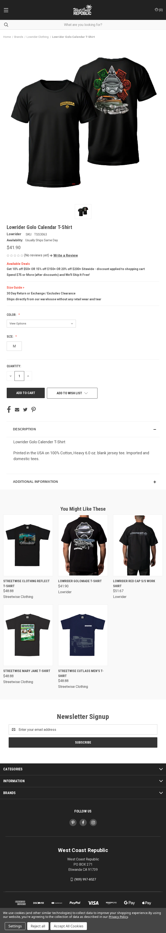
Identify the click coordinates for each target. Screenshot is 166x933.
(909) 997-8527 (85, 879)
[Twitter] (25, 409)
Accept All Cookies (68, 926)
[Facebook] (9, 409)
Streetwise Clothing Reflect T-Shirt (26, 583)
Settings (15, 926)
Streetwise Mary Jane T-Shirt (26, 671)
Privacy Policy (118, 917)
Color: (12, 314)
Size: (10, 336)
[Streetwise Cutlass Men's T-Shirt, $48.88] (83, 635)
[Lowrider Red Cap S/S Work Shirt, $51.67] (138, 545)
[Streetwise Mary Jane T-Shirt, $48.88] (28, 635)
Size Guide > (15, 287)
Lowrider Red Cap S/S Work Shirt (134, 583)
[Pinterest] (33, 409)
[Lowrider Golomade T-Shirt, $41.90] (83, 545)
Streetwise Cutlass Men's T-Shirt (81, 673)
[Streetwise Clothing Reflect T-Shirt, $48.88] (28, 545)
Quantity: (14, 366)
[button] (64, 255)
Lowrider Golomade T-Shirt (80, 581)
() (160, 10)
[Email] (17, 409)
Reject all (38, 926)
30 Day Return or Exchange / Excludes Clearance (41, 293)
